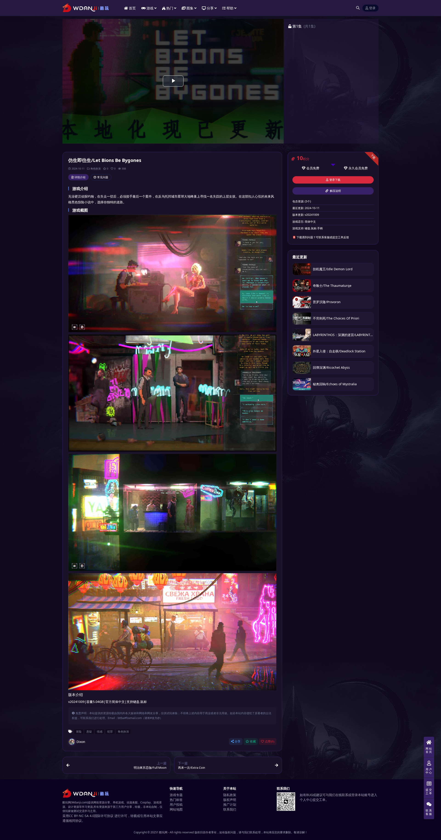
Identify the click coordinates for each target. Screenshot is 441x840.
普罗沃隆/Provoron (327, 302)
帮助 (229, 8)
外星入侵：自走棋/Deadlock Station (339, 351)
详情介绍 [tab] (79, 177)
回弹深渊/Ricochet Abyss (331, 367)
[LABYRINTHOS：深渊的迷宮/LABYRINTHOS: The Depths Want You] (302, 335)
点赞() (269, 741)
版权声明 (229, 799)
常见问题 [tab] (102, 177)
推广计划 (229, 804)
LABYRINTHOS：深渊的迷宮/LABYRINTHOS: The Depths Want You (362, 335)
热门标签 (176, 799)
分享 (237, 741)
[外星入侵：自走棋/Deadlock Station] (302, 351)
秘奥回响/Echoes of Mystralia (335, 384)
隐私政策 (229, 795)
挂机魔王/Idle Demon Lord (333, 269)
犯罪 (110, 731)
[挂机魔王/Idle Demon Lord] (302, 269)
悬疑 (89, 731)
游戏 (150, 8)
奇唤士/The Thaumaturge (332, 285)
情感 (99, 731)
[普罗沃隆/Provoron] (302, 302)
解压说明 (335, 191)
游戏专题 (176, 795)
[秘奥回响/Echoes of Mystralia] (302, 384)
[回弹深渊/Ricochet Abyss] (302, 368)
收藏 (253, 741)
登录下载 (334, 179)
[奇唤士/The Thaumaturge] (302, 285)
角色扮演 (95, 168)
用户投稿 (176, 804)
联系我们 (229, 809)
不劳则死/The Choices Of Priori (336, 318)
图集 (190, 8)
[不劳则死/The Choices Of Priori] (302, 318)
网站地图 (176, 809)
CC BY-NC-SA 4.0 (81, 816)
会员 (309, 168)
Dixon (80, 741)
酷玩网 (163, 832)
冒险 (79, 731)
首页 (132, 8)
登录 (372, 8)
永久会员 (354, 168)
